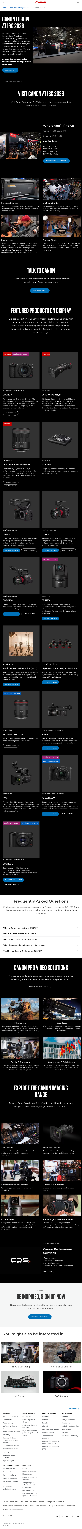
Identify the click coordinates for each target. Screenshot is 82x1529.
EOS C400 (8, 600)
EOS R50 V (8, 864)
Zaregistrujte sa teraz (13, 880)
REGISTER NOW (10, 70)
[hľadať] (3, 2)
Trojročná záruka (50, 559)
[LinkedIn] (67, 1516)
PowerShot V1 (49, 798)
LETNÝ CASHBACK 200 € (51, 761)
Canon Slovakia (9, 1516)
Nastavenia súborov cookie (13, 1510)
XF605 (45, 734)
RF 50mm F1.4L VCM (13, 734)
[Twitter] (72, 1516)
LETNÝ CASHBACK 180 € (30, 823)
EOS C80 (46, 534)
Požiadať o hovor (39, 290)
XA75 (5, 798)
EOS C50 (7, 534)
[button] (10, 414)
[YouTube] (78, 1516)
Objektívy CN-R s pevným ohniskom (59, 668)
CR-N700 (46, 600)
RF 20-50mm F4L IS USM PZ (16, 464)
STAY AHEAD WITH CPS (51, 1243)
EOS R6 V (7, 395)
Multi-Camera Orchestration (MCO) (20, 668)
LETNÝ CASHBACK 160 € (12, 693)
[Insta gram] (62, 1516)
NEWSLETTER (41, 1290)
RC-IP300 (46, 464)
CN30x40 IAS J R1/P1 (51, 395)
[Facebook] (57, 1516)
